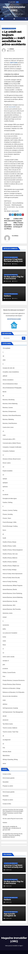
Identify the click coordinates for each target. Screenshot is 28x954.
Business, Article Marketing (10, 403)
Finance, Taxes (7, 518)
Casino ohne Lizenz (8, 427)
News (4, 644)
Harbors (7, 296)
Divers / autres (7, 463)
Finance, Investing (8, 514)
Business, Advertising (8, 399)
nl (3, 648)
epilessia (5, 486)
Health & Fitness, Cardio (9, 546)
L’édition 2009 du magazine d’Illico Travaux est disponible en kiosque (18, 223)
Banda (4, 391)
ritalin (4, 700)
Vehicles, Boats (7, 751)
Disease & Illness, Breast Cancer (12, 459)
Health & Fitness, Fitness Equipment (13, 550)
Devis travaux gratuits (8, 778)
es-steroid (5, 494)
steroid (4, 716)
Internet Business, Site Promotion (12, 609)
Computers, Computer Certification (12, 447)
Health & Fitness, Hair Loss (10, 553)
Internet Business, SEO (9, 605)
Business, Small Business (10, 423)
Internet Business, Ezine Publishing (12, 593)
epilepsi (5, 478)
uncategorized (6, 739)
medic (4, 640)
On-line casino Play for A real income (13, 278)
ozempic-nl (6, 660)
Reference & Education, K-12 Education (13, 692)
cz (3, 455)
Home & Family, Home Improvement (12, 573)
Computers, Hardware (9, 451)
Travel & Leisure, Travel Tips (10, 731)
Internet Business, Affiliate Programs (12, 585)
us (3, 743)
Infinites (12, 49)
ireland (4, 617)
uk (3, 735)
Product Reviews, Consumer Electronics (14, 680)
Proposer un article (8, 786)
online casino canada (8, 656)
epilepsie (5, 482)
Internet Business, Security (10, 601)
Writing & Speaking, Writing (10, 759)
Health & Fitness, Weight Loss (11, 565)
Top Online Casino (8, 724)
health (4, 538)
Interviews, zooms (7, 613)
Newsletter (6, 782)
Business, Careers (8, 407)
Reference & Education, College (11, 688)
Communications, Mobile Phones (12, 443)
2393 (4, 360)
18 (3, 356)
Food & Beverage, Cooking (10, 526)
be (3, 395)
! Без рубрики (6, 348)
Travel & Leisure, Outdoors (10, 728)
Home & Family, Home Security (11, 577)
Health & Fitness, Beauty (9, 542)
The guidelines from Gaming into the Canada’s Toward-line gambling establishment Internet (12, 835)
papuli (16, 263)
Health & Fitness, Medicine (10, 557)
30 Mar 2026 (8, 869)
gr (3, 534)
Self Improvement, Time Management (13, 712)
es (3, 490)
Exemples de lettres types (10, 498)
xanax (4, 763)
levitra (4, 637)
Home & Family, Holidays (10, 569)
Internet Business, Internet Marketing (12, 597)
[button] (25, 18)
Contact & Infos (7, 774)
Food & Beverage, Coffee (10, 522)
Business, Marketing (8, 419)
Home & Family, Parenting (10, 581)
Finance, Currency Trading (10, 510)
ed (3, 466)
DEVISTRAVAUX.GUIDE (14, 319)
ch (3, 431)
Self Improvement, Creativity (10, 708)
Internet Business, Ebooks (10, 589)
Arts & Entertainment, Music (10, 383)
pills (4, 664)
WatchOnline (6, 755)
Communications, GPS (9, 439)
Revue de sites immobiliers (10, 696)
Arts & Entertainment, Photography (12, 387)
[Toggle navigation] (14, 19)
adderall (5, 376)
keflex (4, 629)
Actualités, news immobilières (8, 28)
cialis (4, 435)
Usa (4, 747)
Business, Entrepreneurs (9, 411)
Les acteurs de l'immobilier (10, 633)
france (4, 530)
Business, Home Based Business (12, 415)
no (3, 652)
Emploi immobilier (7, 470)
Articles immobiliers (8, 379)
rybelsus (5, 704)
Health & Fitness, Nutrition (10, 561)
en (3, 474)
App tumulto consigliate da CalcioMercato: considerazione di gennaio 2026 (12, 828)
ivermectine (6, 625)
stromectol (5, 720)
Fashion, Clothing (7, 502)
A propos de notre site (8, 368)
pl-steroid (5, 668)
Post (4, 676)
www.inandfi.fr (12, 107)
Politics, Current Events (9, 672)
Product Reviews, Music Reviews (12, 684)
